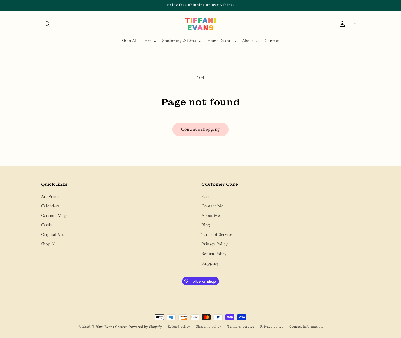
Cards (46, 225)
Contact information (306, 326)
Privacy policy (272, 326)
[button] (47, 24)
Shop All (49, 244)
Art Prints (50, 197)
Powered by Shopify (145, 327)
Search (207, 197)
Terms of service (240, 326)
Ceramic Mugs (54, 216)
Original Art (52, 235)
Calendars (50, 206)
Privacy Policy (214, 244)
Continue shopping (200, 129)
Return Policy (214, 254)
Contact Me (212, 206)
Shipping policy (208, 326)
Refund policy (179, 326)
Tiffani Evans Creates (110, 327)
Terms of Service (216, 235)
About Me (210, 216)
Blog (205, 225)
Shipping (209, 263)
